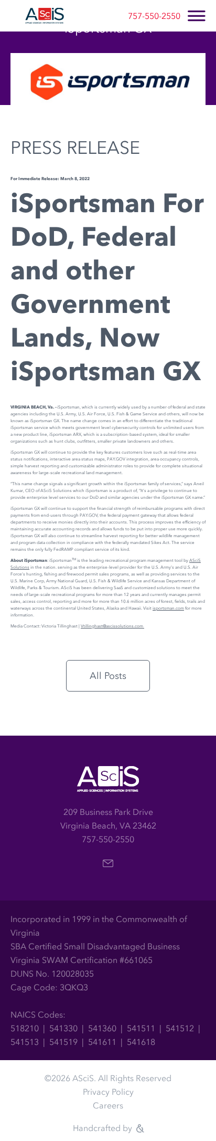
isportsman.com (168, 608)
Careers (108, 1105)
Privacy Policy (108, 1091)
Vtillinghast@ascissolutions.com (112, 626)
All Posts (108, 676)
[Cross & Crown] (139, 1128)
